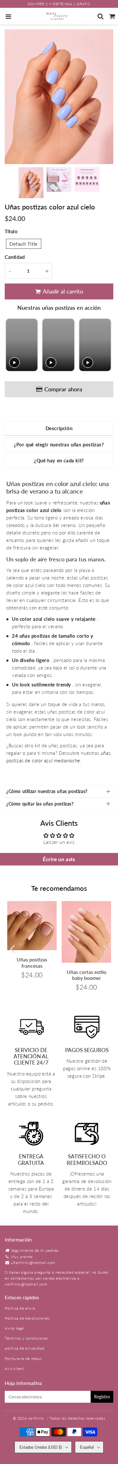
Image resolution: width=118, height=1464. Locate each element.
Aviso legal (15, 1328)
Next (105, 95)
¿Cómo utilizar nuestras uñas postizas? (46, 791)
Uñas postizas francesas (32, 962)
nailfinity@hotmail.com (26, 1284)
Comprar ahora (63, 389)
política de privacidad (24, 1348)
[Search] (100, 16)
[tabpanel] (31, 183)
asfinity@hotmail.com (35, 1262)
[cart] (112, 16)
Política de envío (20, 1308)
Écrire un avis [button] (59, 859)
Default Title (23, 244)
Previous (12, 95)
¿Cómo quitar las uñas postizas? (40, 803)
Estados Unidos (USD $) (41, 1447)
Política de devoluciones (27, 1318)
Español (87, 1447)
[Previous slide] (11, 345)
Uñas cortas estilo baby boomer (86, 975)
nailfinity (36, 1418)
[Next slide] (105, 345)
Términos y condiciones (26, 1338)
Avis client (14, 1368)
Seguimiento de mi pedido (35, 1250)
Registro (102, 1396)
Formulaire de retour (23, 1358)
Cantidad (15, 257)
